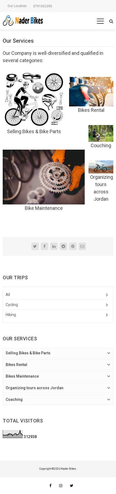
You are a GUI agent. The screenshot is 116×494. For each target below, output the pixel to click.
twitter (71, 486)
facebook (50, 486)
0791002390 (42, 6)
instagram (60, 486)
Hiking (11, 314)
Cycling (12, 305)
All (8, 295)
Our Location (17, 6)
